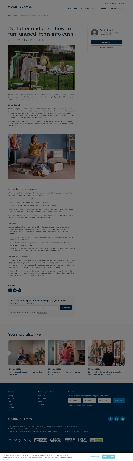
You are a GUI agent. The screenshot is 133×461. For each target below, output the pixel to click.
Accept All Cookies (108, 456)
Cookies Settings (94, 456)
